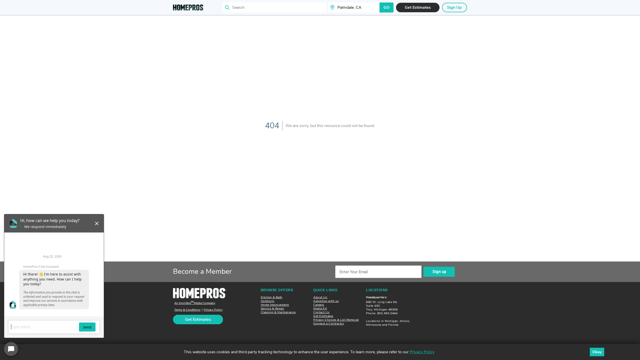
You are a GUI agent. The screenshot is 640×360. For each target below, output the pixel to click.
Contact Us (321, 312)
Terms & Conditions (187, 310)
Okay (597, 352)
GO (387, 7)
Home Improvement (275, 305)
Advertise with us (326, 301)
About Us (320, 297)
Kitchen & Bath (271, 297)
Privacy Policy (213, 310)
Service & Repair (272, 308)
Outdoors (267, 301)
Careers (318, 305)
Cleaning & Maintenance (278, 312)
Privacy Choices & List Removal (336, 320)
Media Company (194, 303)
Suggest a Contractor (328, 324)
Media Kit (320, 308)
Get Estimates (323, 316)
